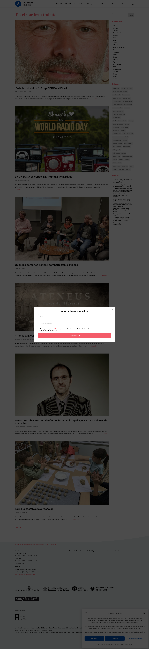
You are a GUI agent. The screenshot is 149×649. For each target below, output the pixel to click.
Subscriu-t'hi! (74, 335)
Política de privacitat (60, 329)
